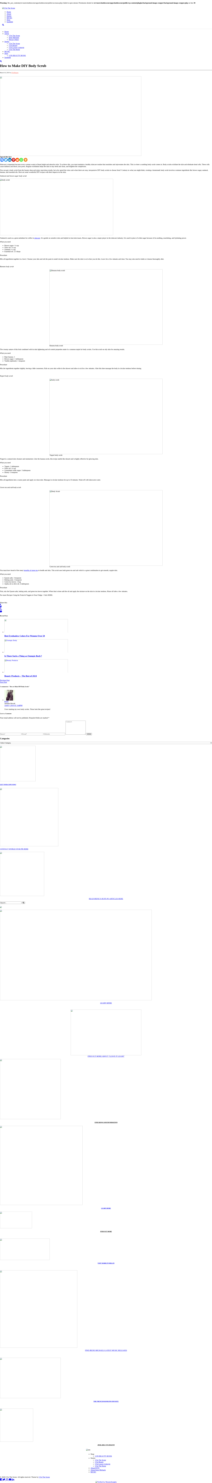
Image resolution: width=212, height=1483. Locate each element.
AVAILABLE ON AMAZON (106, 1445)
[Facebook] (2, 160)
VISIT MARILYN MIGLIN (106, 1263)
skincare (37, 238)
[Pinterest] (13, 160)
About (9, 14)
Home (9, 12)
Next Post (3, 682)
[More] (25, 160)
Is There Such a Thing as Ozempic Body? (23, 656)
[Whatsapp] (21, 160)
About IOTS (95, 1468)
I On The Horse (14, 49)
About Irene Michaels (98, 1470)
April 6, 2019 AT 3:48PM (13, 705)
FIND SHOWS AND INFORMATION (106, 1122)
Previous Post (4, 680)
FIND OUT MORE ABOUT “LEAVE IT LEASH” (106, 1056)
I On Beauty (13, 46)
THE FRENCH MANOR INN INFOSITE (106, 1401)
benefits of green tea (31, 570)
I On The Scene (14, 36)
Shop (8, 20)
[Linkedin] (10, 160)
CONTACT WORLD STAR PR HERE (14, 849)
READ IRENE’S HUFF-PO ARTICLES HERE (106, 899)
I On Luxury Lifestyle (16, 48)
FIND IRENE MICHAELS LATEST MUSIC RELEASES (106, 1350)
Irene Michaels (14, 38)
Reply (6, 701)
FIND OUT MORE (106, 1231)
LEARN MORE (106, 1003)
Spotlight (10, 22)
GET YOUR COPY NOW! (8, 784)
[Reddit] (17, 160)
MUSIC (9, 18)
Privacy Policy (14, 40)
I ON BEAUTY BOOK (17, 55)
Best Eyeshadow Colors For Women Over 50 (24, 636)
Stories (9, 16)
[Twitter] (6, 160)
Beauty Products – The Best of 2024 (20, 676)
